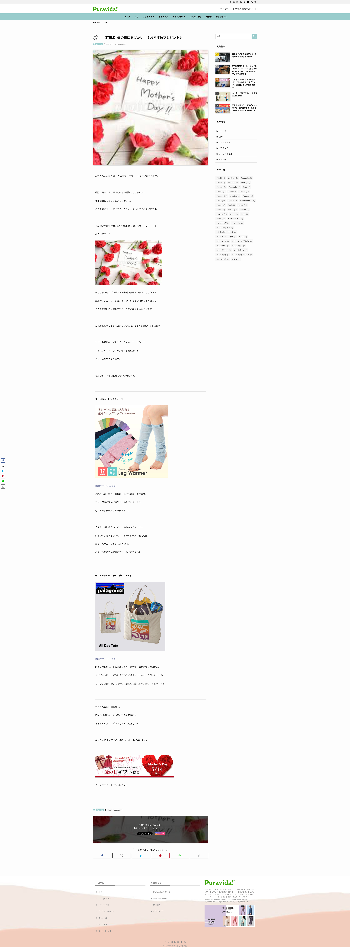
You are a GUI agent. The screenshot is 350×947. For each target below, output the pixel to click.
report (221, 205)
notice (245, 191)
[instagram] (237, 2)
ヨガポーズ (241, 250)
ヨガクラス (223, 245)
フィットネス (224, 142)
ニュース (99, 44)
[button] (102, 855)
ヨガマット (223, 254)
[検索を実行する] (254, 36)
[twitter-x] (234, 2)
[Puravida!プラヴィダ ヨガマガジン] (105, 9)
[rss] (251, 2)
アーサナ (238, 223)
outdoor (222, 196)
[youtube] (248, 2)
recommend (118, 810)
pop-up (248, 196)
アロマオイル (236, 218)
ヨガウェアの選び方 (243, 241)
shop (243, 205)
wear (245, 214)
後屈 (237, 259)
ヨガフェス (239, 245)
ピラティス (223, 148)
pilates (236, 196)
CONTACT (158, 911)
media (221, 191)
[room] (241, 2)
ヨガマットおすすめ (243, 254)
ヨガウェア (223, 241)
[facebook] (230, 2)
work (221, 218)
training (222, 214)
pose (221, 200)
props (233, 200)
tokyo (233, 209)
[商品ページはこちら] (105, 485)
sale (232, 205)
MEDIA (156, 905)
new (233, 191)
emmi (221, 182)
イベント (223, 159)
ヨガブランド (224, 250)
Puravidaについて (162, 892)
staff (221, 209)
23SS (221, 178)
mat (247, 187)
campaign (247, 178)
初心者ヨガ (223, 259)
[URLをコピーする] (199, 855)
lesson (222, 187)
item (109, 810)
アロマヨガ (223, 223)
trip (234, 214)
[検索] (255, 2)
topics (245, 209)
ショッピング (105, 930)
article (233, 178)
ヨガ (221, 136)
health (233, 182)
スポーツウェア (225, 227)
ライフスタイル (225, 153)
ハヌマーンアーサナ (227, 236)
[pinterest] (244, 2)
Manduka (235, 187)
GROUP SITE (160, 898)
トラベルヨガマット (227, 232)
